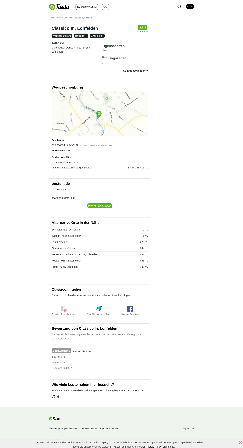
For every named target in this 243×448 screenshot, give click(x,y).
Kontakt (115, 428)
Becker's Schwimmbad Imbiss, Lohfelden (75, 254)
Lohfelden (68, 18)
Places (59, 18)
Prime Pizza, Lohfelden (65, 266)
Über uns (53, 428)
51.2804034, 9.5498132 (65, 145)
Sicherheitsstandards (88, 428)
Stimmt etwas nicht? (135, 70)
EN (187, 428)
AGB (61, 428)
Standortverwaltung (87, 7)
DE (183, 428)
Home (51, 18)
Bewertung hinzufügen (82, 351)
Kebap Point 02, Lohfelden (66, 260)
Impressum (105, 428)
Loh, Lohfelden (60, 242)
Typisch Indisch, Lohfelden (66, 235)
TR (192, 428)
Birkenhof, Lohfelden (63, 248)
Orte (105, 7)
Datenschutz (71, 428)
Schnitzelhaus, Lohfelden (66, 229)
